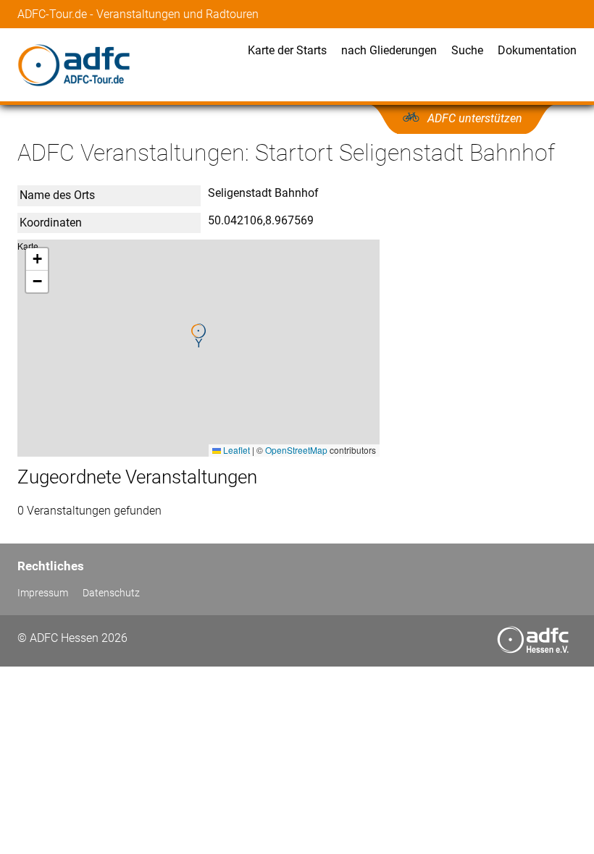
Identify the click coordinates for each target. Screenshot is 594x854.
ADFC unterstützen (474, 118)
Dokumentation (537, 50)
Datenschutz (111, 593)
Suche (467, 50)
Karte (196, 348)
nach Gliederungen (389, 50)
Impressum (42, 593)
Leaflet (235, 450)
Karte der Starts (287, 50)
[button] (198, 336)
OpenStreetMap (296, 450)
